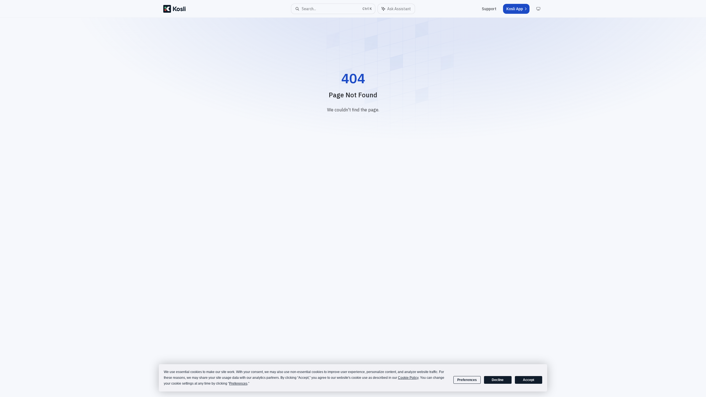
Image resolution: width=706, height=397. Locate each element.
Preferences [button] (238, 383)
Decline (498, 380)
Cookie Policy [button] (408, 378)
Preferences (467, 380)
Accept (528, 380)
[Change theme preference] (538, 8)
